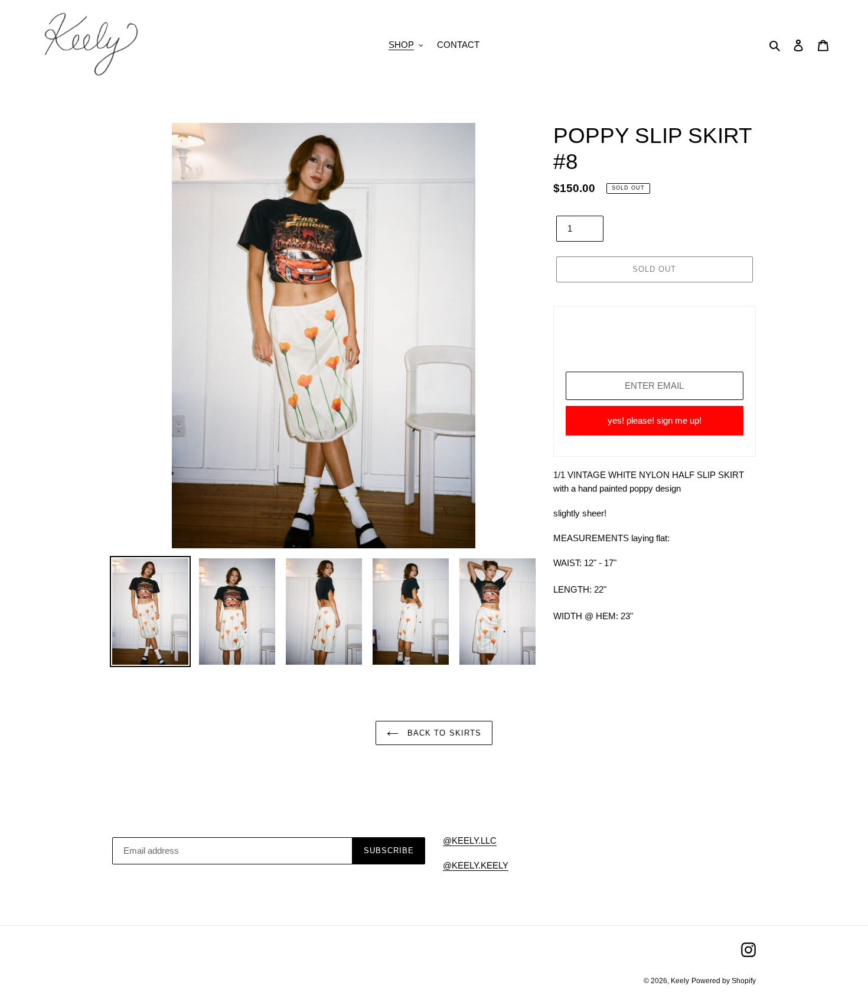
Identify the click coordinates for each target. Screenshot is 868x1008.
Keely (680, 981)
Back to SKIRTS (442, 733)
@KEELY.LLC (470, 840)
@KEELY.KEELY (475, 865)
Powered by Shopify (723, 981)
